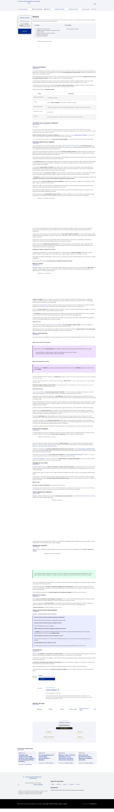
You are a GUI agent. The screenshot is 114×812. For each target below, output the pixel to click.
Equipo (60, 803)
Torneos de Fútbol (60, 9)
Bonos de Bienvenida (38, 9)
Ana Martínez (28, 764)
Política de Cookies (53, 803)
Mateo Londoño (49, 763)
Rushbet (71, 784)
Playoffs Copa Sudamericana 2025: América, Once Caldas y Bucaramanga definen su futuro (27, 758)
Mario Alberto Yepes (47, 450)
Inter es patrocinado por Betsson (75, 454)
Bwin (53, 784)
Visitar (24, 31)
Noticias (94, 9)
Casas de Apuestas (23, 9)
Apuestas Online (74, 9)
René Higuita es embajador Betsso (87, 449)
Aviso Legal (45, 803)
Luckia (77, 784)
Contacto (65, 803)
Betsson (40, 675)
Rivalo (65, 784)
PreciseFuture (93, 803)
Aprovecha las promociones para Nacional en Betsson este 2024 (86, 757)
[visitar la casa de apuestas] (25, 18)
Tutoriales (47, 9)
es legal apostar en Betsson (80, 135)
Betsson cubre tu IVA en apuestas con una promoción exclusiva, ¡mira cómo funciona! (67, 757)
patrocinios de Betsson (39, 458)
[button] (95, 4)
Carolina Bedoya (51, 690)
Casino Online (86, 9)
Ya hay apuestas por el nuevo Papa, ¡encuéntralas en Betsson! (46, 757)
